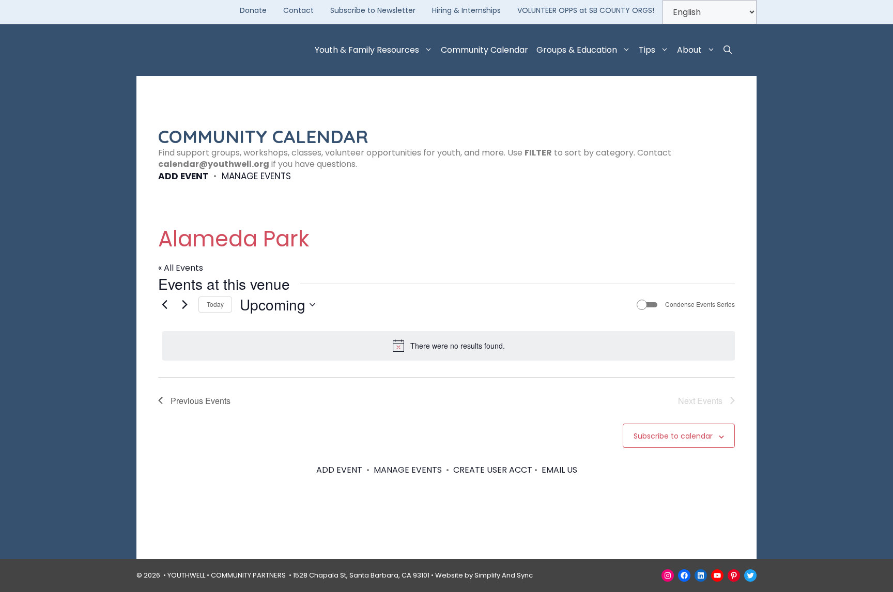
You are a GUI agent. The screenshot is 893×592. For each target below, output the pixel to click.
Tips (647, 50)
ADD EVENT (183, 176)
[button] (727, 50)
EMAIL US (559, 470)
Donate (253, 10)
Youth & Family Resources (367, 50)
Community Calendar (484, 50)
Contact (298, 10)
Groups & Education (576, 50)
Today (215, 304)
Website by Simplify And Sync (484, 575)
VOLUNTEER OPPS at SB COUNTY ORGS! (585, 10)
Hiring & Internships (466, 10)
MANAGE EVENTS (256, 176)
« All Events (180, 268)
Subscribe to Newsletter (372, 10)
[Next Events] (184, 305)
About (689, 50)
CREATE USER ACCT (492, 470)
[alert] (448, 345)
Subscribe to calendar (673, 436)
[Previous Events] (164, 305)
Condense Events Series (700, 304)
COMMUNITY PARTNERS (248, 575)
